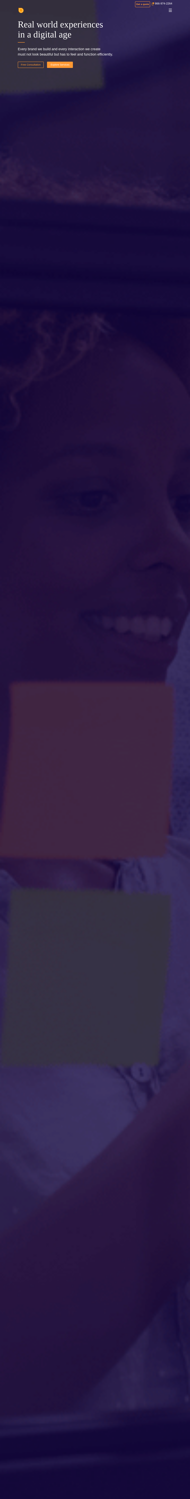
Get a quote (142, 4)
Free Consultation (31, 64)
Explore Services (60, 64)
